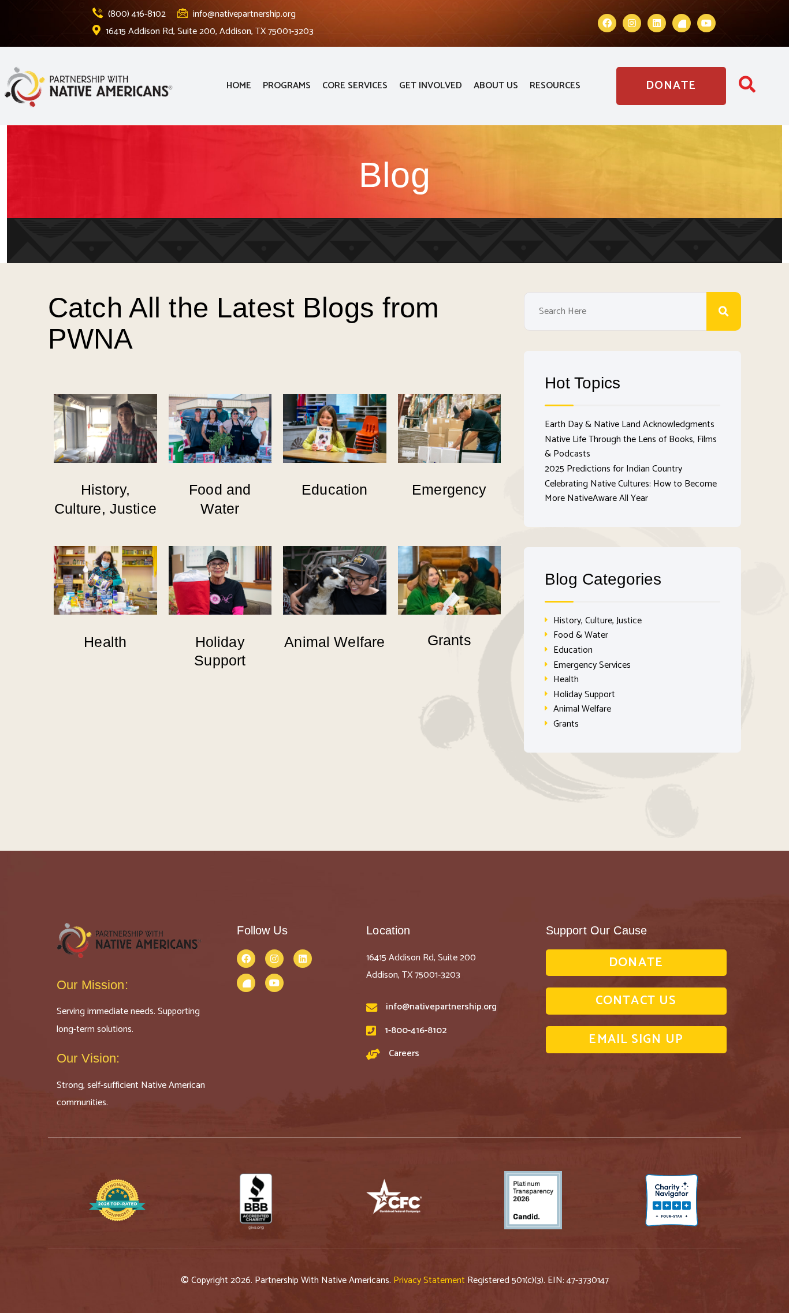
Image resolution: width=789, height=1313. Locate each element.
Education (334, 489)
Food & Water (580, 635)
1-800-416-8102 (415, 1030)
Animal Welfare (334, 642)
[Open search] (747, 88)
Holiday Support (584, 694)
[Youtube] (706, 23)
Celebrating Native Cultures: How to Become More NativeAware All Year (631, 491)
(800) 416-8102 (136, 14)
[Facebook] (607, 23)
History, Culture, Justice (597, 621)
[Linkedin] (656, 23)
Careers (404, 1053)
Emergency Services (592, 665)
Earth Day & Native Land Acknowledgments (629, 424)
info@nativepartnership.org (243, 14)
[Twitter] (681, 23)
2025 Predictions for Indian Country (613, 469)
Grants (449, 640)
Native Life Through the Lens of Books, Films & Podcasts (631, 447)
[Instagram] (632, 23)
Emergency (449, 489)
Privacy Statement (430, 1280)
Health (105, 642)
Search (723, 311)
